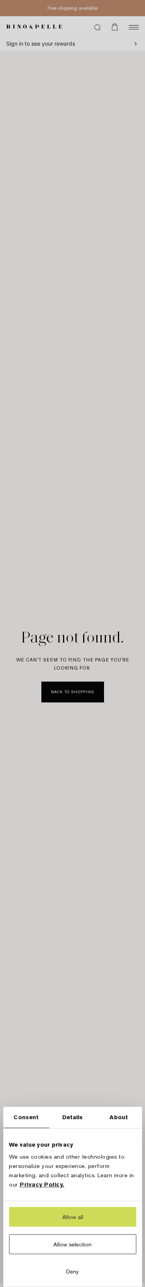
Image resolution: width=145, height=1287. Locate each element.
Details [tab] (72, 1117)
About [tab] (118, 1117)
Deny (72, 1271)
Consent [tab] (26, 1117)
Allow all (72, 1217)
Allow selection (72, 1244)
